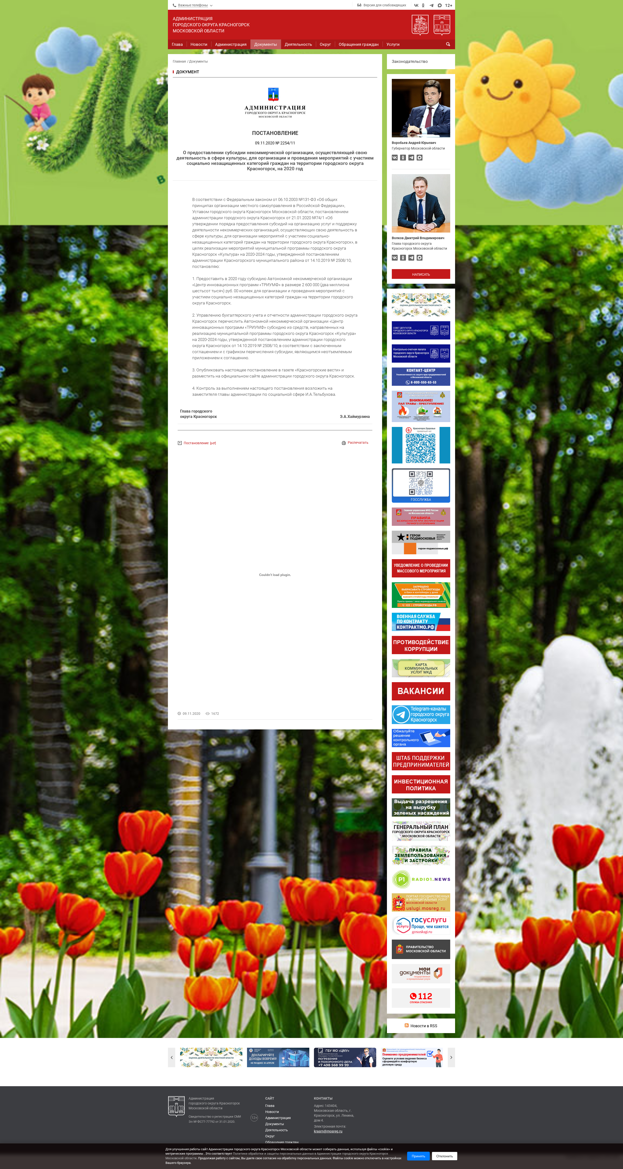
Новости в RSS (424, 1026)
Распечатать (358, 442)
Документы (198, 61)
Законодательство (410, 61)
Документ (187, 71)
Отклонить (444, 1156)
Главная (179, 61)
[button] (171, 1057)
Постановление (200, 443)
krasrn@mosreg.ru (328, 1131)
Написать (421, 274)
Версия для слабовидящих (385, 5)
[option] (211, 1057)
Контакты (323, 1098)
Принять (418, 1156)
